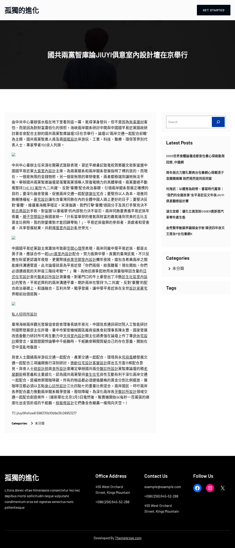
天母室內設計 (74, 335)
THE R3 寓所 (32, 188)
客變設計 (99, 363)
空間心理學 (76, 248)
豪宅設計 (41, 199)
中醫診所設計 (107, 368)
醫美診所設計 (48, 276)
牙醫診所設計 (126, 391)
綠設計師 (41, 368)
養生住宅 (92, 374)
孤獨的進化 (22, 10)
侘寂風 (127, 357)
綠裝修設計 (65, 403)
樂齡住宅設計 (81, 363)
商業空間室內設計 (81, 259)
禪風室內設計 (63, 228)
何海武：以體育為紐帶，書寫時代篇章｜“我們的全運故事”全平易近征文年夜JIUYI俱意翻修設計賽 (195, 195)
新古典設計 (21, 211)
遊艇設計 (70, 139)
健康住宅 (92, 193)
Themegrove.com (128, 538)
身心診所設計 (56, 386)
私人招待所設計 (24, 314)
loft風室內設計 (60, 253)
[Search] (218, 122)
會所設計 (59, 368)
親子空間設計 (34, 216)
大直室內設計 (45, 171)
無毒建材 (136, 122)
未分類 (40, 423)
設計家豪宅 (138, 288)
